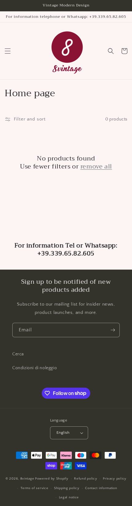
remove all (96, 167)
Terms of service (34, 488)
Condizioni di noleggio (34, 368)
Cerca (18, 354)
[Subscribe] (112, 330)
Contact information (101, 488)
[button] (7, 51)
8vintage (27, 478)
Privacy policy (114, 478)
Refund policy (85, 478)
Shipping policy (67, 488)
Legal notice (69, 497)
